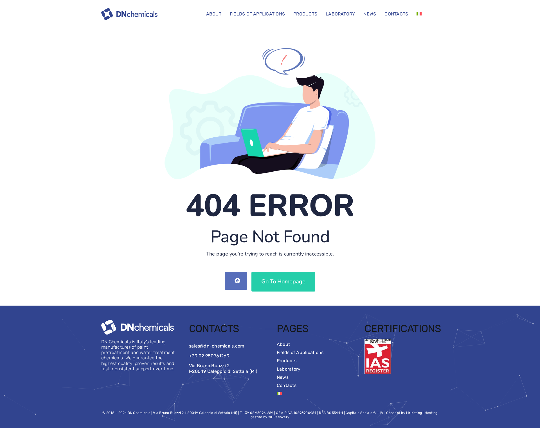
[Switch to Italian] (419, 14)
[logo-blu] (129, 10)
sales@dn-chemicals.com (216, 346)
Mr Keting (414, 413)
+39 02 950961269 (209, 355)
